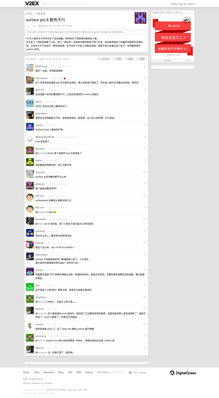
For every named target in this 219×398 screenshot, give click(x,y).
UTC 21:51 (50, 389)
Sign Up (182, 3)
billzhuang (41, 66)
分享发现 (40, 13)
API (70, 372)
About (26, 372)
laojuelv (167, 60)
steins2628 (41, 254)
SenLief (39, 89)
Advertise (49, 372)
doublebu (40, 219)
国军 (142, 58)
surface (105, 58)
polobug (40, 231)
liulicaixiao (41, 78)
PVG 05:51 (61, 389)
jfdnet (38, 101)
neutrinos (40, 297)
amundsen (41, 113)
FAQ (78, 372)
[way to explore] (33, 3)
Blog (61, 372)
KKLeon (39, 195)
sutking (39, 242)
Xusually (40, 172)
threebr (39, 324)
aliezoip (39, 183)
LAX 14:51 (72, 389)
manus (39, 125)
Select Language (139, 372)
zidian (38, 160)
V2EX (29, 13)
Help (36, 372)
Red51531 (43, 25)
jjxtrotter (40, 148)
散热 (130, 58)
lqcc (37, 285)
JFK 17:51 (82, 389)
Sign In (191, 3)
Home (174, 3)
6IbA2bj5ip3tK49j (44, 136)
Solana (89, 372)
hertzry (39, 269)
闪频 (118, 58)
